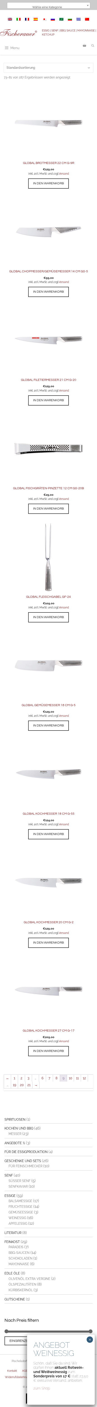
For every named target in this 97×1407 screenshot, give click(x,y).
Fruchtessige (20, 1206)
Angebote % (15, 1143)
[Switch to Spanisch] (35, 19)
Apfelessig (18, 1223)
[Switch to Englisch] (10, 19)
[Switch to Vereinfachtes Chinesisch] (87, 19)
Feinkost (12, 1242)
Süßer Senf (19, 1181)
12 (84, 1078)
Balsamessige (20, 1201)
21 (28, 1085)
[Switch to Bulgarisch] (70, 19)
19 (14, 1085)
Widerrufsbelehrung (17, 1377)
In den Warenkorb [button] (48, 183)
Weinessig (17, 1218)
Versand (64, 173)
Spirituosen (15, 1119)
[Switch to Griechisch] (78, 19)
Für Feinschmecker (25, 1166)
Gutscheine (15, 1299)
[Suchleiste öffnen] (93, 45)
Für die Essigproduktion (26, 1152)
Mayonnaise (19, 1264)
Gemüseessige (21, 1212)
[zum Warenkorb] (84, 45)
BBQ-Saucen (19, 1253)
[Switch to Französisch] (27, 19)
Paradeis (16, 1247)
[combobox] (48, 5)
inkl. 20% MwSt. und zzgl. (43, 173)
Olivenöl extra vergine (29, 1279)
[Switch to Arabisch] (61, 19)
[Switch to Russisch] (52, 19)
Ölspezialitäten (22, 1284)
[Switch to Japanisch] (44, 19)
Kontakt (12, 1370)
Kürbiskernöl (21, 1290)
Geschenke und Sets (23, 1161)
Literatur (13, 1233)
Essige (10, 1196)
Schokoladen (20, 1258)
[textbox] (48, 7)
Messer (15, 1134)
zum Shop (41, 1388)
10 (70, 1078)
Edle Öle (12, 1273)
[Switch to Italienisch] (18, 19)
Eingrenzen (20, 1341)
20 (22, 1085)
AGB (25, 1370)
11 (77, 1078)
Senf (9, 1175)
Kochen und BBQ (19, 1128)
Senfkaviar (18, 1186)
